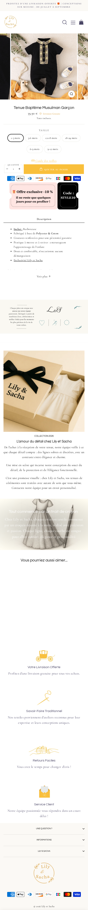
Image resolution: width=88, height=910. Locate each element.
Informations (44, 840)
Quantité (13, 165)
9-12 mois (52, 149)
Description (44, 219)
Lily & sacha (44, 851)
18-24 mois (71, 138)
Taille (44, 130)
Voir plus (42, 276)
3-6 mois (33, 138)
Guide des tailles (45, 161)
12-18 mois (51, 138)
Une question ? (44, 829)
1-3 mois (15, 138)
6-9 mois (35, 149)
